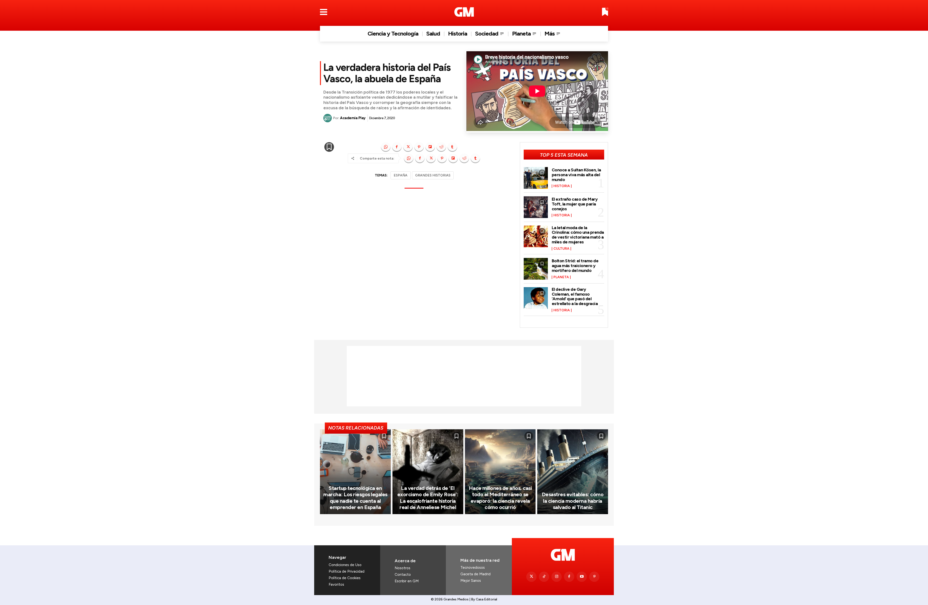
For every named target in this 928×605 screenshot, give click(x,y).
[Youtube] (582, 577)
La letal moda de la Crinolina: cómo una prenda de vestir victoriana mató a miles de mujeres (578, 235)
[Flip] (430, 147)
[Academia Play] (328, 118)
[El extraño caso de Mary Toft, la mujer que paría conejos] (536, 207)
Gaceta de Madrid (475, 574)
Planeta (561, 277)
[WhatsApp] (386, 147)
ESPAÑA (400, 175)
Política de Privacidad (346, 571)
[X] (408, 147)
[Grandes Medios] (464, 12)
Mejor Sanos (470, 580)
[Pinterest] (419, 147)
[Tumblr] (452, 147)
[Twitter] (531, 577)
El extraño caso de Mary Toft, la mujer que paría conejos (575, 204)
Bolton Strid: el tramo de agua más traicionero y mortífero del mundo (575, 265)
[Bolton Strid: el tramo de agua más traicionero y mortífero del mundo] (536, 269)
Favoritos (336, 584)
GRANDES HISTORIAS (432, 175)
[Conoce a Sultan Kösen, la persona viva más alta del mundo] (536, 178)
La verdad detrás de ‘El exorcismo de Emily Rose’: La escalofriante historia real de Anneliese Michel (427, 497)
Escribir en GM (407, 581)
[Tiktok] (544, 577)
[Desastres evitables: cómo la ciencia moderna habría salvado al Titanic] (572, 471)
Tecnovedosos (472, 567)
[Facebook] (397, 147)
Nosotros (402, 568)
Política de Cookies (345, 578)
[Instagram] (556, 577)
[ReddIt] (441, 147)
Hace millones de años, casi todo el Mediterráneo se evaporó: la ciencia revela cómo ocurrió (500, 497)
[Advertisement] (464, 376)
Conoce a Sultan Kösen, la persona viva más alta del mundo (576, 174)
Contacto (403, 574)
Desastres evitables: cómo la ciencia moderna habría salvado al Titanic (573, 500)
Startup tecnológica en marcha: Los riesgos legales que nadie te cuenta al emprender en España (355, 497)
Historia (561, 186)
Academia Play (353, 118)
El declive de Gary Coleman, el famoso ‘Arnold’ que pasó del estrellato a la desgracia (575, 296)
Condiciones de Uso (345, 565)
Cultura (561, 248)
